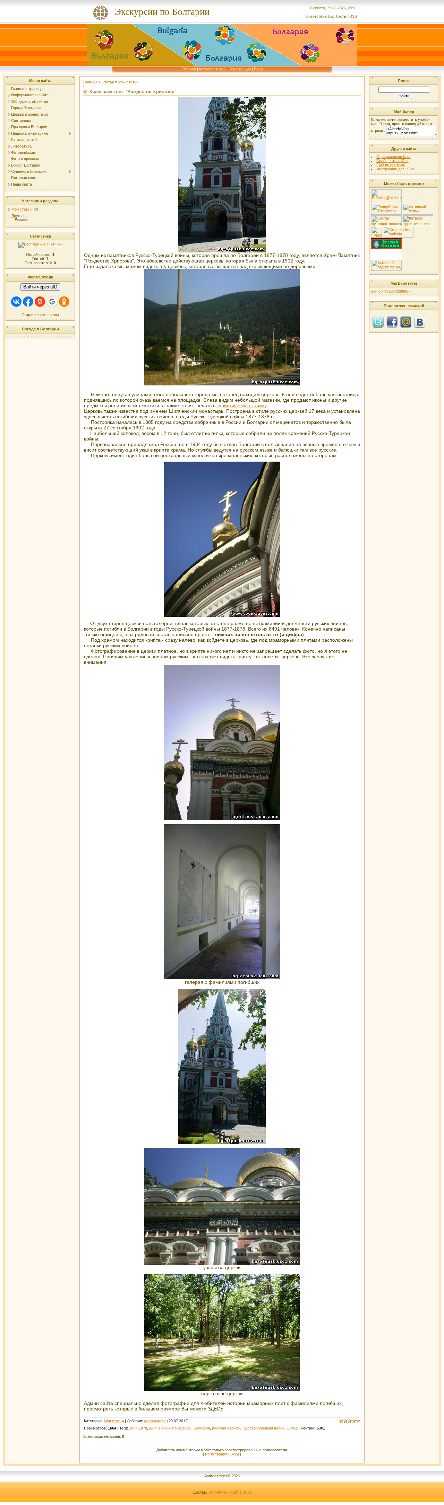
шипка (292, 1428)
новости (386, 250)
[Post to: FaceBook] (392, 322)
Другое (17, 216)
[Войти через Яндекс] (40, 301)
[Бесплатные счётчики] (40, 244)
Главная (189, 69)
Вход (258, 69)
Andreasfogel (155, 1421)
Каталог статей (212, 69)
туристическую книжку (241, 405)
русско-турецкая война (264, 1428)
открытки (386, 257)
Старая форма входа (40, 315)
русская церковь (226, 1428)
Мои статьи (21, 209)
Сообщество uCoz (392, 161)
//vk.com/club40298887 (390, 291)
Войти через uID (40, 287)
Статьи (108, 82)
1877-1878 (138, 1428)
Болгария (202, 1428)
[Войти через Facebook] (28, 301)
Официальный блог (393, 156)
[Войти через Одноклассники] (64, 301)
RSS (353, 16)
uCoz (247, 1492)
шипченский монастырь (170, 1428)
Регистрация (240, 69)
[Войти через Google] (52, 301)
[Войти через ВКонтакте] (16, 301)
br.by (386, 254)
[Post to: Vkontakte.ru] (420, 322)
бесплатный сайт (223, 1492)
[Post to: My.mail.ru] (406, 322)
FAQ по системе (390, 165)
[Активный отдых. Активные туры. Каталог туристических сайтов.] (418, 213)
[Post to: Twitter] (378, 322)
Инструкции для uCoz (395, 169)
